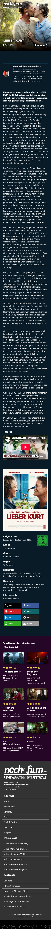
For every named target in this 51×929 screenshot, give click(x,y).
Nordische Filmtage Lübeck (16, 891)
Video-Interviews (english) (15, 849)
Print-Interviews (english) (15, 869)
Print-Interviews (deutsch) (15, 864)
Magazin (8, 832)
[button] (12, 605)
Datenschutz (30, 917)
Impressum (20, 917)
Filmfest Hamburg (12, 886)
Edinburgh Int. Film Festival (16, 901)
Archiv (7, 817)
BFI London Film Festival (15, 906)
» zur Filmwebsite (11, 598)
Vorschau (8, 811)
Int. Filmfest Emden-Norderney (18, 896)
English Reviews (11, 822)
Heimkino (8, 827)
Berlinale (8, 880)
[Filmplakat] (25, 501)
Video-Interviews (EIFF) (14, 859)
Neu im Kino (9, 806)
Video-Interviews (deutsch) (16, 843)
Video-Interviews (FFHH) (14, 854)
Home (6, 801)
